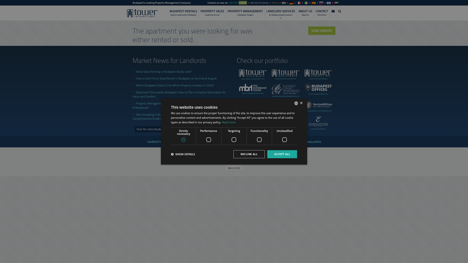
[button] (183, 154)
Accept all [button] (282, 154)
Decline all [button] (249, 154)
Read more (229, 122)
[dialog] (234, 131)
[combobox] (296, 103)
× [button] (301, 103)
